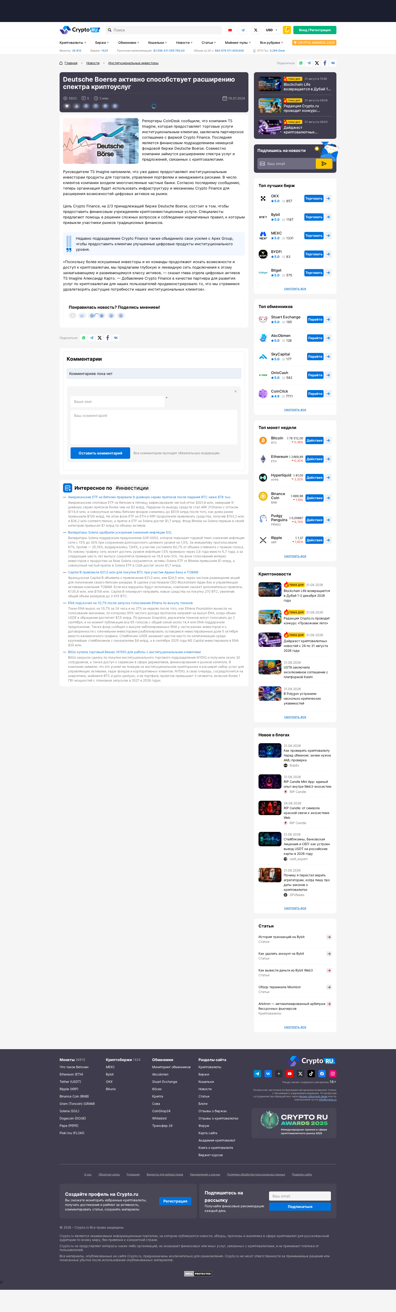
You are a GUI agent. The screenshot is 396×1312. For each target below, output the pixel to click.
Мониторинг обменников (171, 1067)
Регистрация (320, 30)
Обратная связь (109, 1174)
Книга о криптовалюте (215, 1148)
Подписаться (300, 1206)
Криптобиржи (119, 1059)
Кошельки (156, 42)
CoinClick (279, 391)
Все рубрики (270, 42)
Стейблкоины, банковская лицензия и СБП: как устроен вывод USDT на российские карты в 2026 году (307, 846)
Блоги (202, 1104)
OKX (275, 196)
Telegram (243, 30)
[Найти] (110, 30)
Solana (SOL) (69, 1111)
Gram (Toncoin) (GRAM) (77, 1104)
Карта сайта (207, 1133)
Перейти (315, 319)
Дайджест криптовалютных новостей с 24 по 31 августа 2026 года (302, 129)
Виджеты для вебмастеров (165, 1174)
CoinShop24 (161, 1111)
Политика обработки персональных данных (256, 1174)
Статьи (207, 42)
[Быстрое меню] (287, 30)
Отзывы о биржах (212, 1111)
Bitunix (111, 1089)
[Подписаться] (324, 164)
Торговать (313, 198)
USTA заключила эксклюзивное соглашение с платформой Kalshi (306, 672)
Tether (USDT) (70, 1082)
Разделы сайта (212, 1059)
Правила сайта (302, 1174)
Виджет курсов (210, 1155)
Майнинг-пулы (236, 42)
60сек (157, 1089)
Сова (156, 1104)
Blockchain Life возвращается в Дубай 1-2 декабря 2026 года (308, 86)
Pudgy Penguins (279, 518)
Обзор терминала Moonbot (279, 987)
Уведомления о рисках (205, 1174)
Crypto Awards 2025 (316, 42)
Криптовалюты (71, 42)
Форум (203, 1126)
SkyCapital (280, 354)
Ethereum (279, 456)
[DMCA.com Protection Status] (198, 1273)
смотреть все (295, 288)
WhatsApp (300, 63)
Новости (183, 42)
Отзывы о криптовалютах (218, 1118)
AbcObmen (281, 335)
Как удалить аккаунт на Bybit (281, 953)
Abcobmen (160, 1074)
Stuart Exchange (285, 317)
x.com (256, 30)
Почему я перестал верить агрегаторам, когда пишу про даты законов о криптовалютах (307, 882)
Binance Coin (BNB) (74, 1096)
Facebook (325, 63)
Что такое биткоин (74, 1067)
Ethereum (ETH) (71, 1074)
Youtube (230, 30)
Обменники (127, 42)
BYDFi (276, 252)
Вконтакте (333, 63)
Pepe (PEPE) (69, 1126)
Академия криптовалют (216, 1140)
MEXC (276, 233)
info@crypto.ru (327, 1099)
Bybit (275, 214)
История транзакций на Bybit (281, 937)
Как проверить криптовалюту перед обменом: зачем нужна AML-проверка (307, 755)
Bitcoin (277, 438)
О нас (88, 1174)
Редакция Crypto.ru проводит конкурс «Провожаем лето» (301, 108)
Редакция (133, 1174)
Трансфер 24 (162, 1126)
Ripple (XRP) (69, 1089)
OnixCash (279, 373)
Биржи (100, 42)
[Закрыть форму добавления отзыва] (235, 391)
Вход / (304, 30)
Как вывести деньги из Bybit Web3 (285, 970)
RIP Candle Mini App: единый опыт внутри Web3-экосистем (307, 784)
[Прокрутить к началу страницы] (385, 1283)
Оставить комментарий (100, 453)
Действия (314, 440)
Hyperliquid (281, 475)
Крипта (157, 1096)
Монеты (67, 1059)
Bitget (276, 270)
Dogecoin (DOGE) (73, 1118)
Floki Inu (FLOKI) (72, 1133)
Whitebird (159, 1118)
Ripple (276, 538)
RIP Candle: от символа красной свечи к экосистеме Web (306, 813)
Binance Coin (278, 496)
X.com (317, 63)
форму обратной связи (313, 1096)
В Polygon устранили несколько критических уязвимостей (302, 698)
